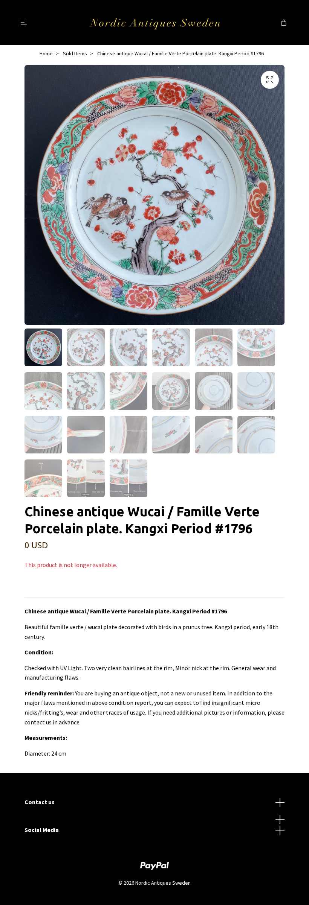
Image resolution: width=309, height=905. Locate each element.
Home (46, 53)
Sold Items (75, 53)
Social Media (41, 830)
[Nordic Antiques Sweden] (154, 22)
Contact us (39, 802)
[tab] (33, 591)
